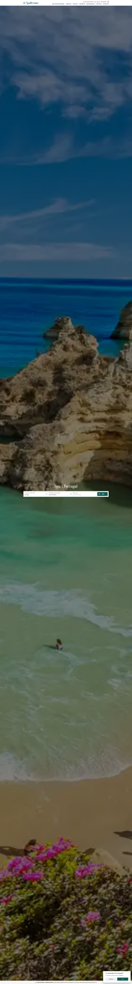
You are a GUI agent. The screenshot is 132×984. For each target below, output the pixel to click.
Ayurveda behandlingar (58, 3)
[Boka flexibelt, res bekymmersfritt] (96, 982)
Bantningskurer (91, 3)
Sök (103, 494)
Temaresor (106, 3)
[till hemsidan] (31, 2)
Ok (122, 979)
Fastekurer (82, 3)
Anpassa (111, 979)
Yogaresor (68, 3)
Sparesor (75, 3)
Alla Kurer (98, 3)
